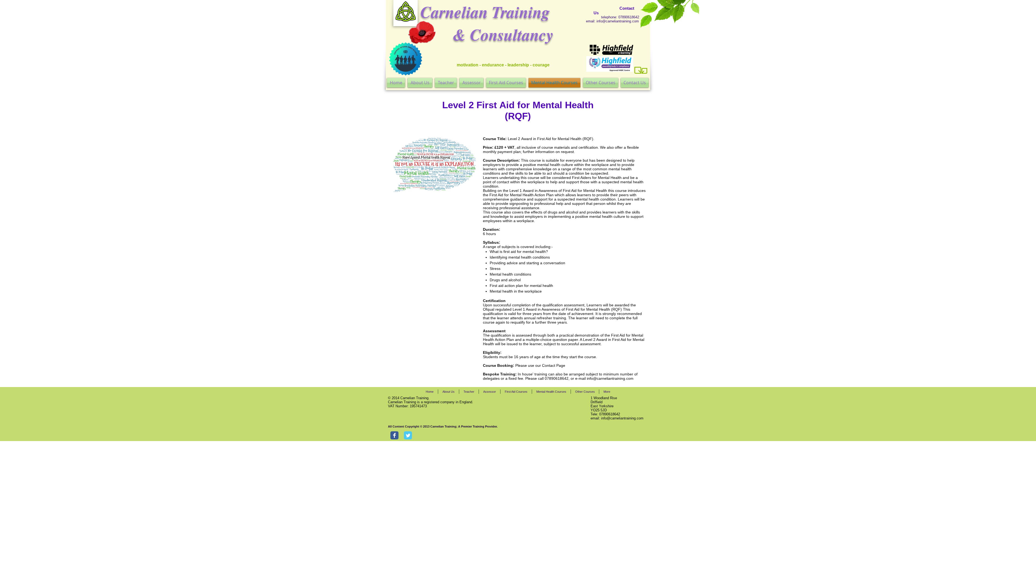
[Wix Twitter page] (408, 435)
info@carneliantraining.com (618, 21)
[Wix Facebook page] (394, 435)
